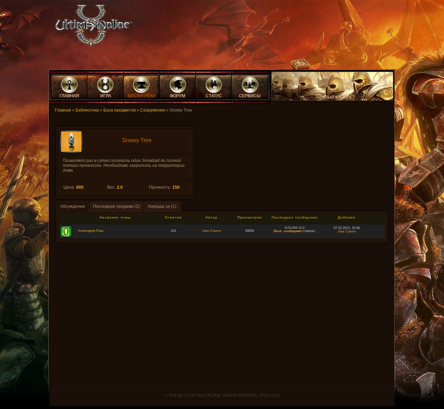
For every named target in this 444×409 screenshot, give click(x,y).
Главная (63, 110)
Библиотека (87, 110)
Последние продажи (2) (116, 206)
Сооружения (152, 110)
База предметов (119, 110)
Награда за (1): (162, 206)
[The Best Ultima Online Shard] (91, 28)
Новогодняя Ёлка (90, 230)
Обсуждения (72, 206)
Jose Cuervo (211, 230)
